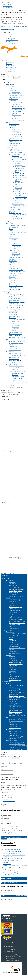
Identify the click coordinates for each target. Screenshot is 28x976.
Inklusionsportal (14, 250)
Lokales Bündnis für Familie (17, 341)
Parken (14, 118)
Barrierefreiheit (7, 918)
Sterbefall (12, 259)
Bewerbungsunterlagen (19, 214)
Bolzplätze (15, 323)
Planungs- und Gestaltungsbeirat (17, 135)
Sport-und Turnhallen (18, 320)
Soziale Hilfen (13, 261)
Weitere (14, 330)
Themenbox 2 (16, 254)
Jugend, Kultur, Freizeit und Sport (16, 307)
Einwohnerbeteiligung (15, 140)
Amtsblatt (12, 266)
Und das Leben (7, 291)
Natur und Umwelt (11, 364)
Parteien (11, 138)
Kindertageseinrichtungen (17, 295)
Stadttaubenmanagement (16, 387)
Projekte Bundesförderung (17, 337)
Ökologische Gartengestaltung (18, 382)
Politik (8, 122)
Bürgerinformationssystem (17, 271)
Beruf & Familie (19, 174)
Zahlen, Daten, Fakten (15, 97)
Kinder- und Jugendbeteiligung (14, 142)
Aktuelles (12, 86)
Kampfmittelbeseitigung (10, 871)
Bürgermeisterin (14, 149)
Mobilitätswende (14, 359)
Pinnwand (15, 241)
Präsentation (10, 85)
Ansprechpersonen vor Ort (17, 207)
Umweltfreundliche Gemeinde (17, 374)
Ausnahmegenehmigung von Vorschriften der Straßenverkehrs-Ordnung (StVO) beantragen (13, 851)
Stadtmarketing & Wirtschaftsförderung (12, 39)
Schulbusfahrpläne (14, 300)
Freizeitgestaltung (14, 309)
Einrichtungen (13, 275)
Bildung (8, 293)
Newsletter (12, 280)
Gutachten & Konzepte (18, 113)
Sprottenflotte (13, 362)
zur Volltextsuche (8, 8)
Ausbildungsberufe (17, 218)
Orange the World (20, 190)
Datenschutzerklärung (16, 777)
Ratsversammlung (14, 124)
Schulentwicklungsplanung (17, 302)
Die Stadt (6, 83)
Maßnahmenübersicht (18, 355)
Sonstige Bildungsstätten (16, 305)
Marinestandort (13, 99)
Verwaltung (9, 147)
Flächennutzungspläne (19, 120)
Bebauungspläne (17, 111)
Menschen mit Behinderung (17, 257)
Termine (14, 239)
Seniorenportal (13, 238)
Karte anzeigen (16, 837)
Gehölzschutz (16, 369)
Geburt (11, 229)
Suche (17, 77)
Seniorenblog (16, 247)
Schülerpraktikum (17, 220)
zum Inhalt (6, 2)
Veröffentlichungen (15, 289)
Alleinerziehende (20, 175)
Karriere (14, 216)
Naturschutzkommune (18, 376)
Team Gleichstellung (18, 204)
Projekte (14, 186)
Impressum (6, 915)
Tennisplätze (16, 325)
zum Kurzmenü (7, 6)
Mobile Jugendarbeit (15, 336)
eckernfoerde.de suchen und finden (11, 76)
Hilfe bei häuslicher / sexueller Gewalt (21, 167)
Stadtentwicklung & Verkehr (17, 102)
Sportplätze (15, 321)
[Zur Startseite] (8, 573)
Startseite (6, 795)
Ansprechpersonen (14, 268)
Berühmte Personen (15, 93)
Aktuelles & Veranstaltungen (17, 157)
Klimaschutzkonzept (15, 353)
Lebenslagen (10, 223)
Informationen (16, 245)
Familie (8, 339)
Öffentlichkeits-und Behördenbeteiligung (18, 107)
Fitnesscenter (16, 328)
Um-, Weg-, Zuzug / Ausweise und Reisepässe (17, 226)
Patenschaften (16, 92)
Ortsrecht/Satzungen (15, 209)
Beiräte (11, 127)
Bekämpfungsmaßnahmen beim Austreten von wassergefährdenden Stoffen (13, 860)
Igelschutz (12, 385)
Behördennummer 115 (16, 270)
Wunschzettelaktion (15, 350)
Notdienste (12, 282)
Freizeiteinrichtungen (15, 334)
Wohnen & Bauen (14, 263)
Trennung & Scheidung (18, 180)
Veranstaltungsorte (14, 314)
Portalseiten (7, 33)
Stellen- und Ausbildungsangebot (15, 212)
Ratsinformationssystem (16, 286)
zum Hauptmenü (8, 4)
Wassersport (15, 327)
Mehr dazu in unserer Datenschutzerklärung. (14, 26)
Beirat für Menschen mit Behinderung (19, 130)
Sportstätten (12, 318)
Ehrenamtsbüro (13, 346)
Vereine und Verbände (15, 316)
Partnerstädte (13, 90)
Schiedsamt (12, 287)
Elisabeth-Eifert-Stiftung (16, 273)
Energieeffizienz (14, 357)
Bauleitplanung (16, 104)
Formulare (12, 277)
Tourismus (9, 36)
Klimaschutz (9, 352)
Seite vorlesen (10, 34)
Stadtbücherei (10, 43)
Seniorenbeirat (16, 133)
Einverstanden (10, 29)
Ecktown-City (13, 348)
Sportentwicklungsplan (16, 332)
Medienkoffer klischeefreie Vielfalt (21, 196)
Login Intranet (7, 920)
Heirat (11, 236)
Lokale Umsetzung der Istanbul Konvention (20, 200)
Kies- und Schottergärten (19, 384)
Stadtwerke (9, 41)
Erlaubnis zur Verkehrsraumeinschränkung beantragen (15, 864)
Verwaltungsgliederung (16, 150)
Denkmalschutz (16, 115)
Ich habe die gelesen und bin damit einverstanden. (14, 778)
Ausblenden (3, 29)
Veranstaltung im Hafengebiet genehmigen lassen (12, 873)
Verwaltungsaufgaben (15, 152)
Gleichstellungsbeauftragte (17, 154)
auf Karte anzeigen (21, 895)
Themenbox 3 (16, 255)
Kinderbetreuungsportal (19, 232)
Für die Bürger (7, 222)
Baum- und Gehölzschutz (16, 366)
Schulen (11, 296)
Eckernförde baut (17, 109)
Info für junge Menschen (19, 183)
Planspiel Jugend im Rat (16, 145)
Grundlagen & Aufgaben (19, 206)
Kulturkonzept (13, 312)
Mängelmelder (13, 279)
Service (8, 264)
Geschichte (12, 88)
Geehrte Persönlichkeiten (16, 95)
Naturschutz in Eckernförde (17, 371)
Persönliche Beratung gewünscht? (18, 163)
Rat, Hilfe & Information (19, 159)
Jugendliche (13, 234)
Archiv (14, 248)
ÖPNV (13, 117)
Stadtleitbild (12, 101)
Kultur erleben (13, 311)
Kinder (11, 231)
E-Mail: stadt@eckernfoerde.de (13, 959)
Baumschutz (15, 368)
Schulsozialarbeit (14, 303)
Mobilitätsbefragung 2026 (16, 360)
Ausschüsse (12, 125)
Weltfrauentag (19, 188)
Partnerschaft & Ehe (20, 177)
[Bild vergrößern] (7, 931)
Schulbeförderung (14, 298)
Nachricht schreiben (6, 837)
